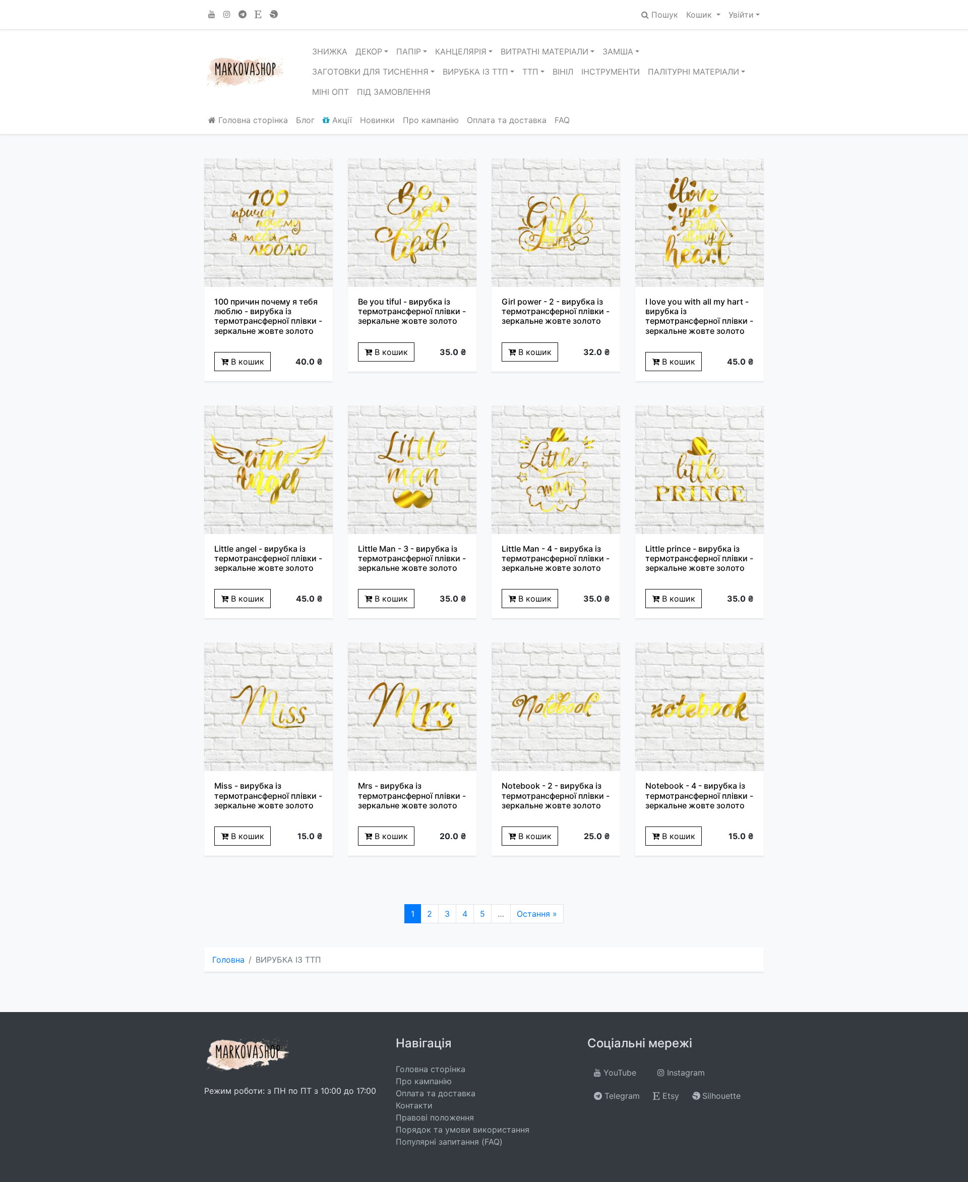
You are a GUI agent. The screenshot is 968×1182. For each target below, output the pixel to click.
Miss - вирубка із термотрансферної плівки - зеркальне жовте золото (268, 795)
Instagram (684, 1073)
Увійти (741, 15)
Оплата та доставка (507, 120)
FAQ (562, 120)
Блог (305, 120)
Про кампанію (431, 120)
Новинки (377, 120)
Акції (341, 120)
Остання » (537, 914)
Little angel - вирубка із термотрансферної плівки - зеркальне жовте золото (268, 558)
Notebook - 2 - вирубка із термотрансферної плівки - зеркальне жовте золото (556, 795)
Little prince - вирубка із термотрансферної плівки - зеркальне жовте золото (699, 558)
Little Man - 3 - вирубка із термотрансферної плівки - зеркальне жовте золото (412, 558)
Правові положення (435, 1117)
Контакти (414, 1105)
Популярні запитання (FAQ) (449, 1142)
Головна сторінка (252, 120)
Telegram (621, 1096)
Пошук (663, 15)
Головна (228, 960)
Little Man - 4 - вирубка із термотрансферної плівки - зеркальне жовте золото (556, 558)
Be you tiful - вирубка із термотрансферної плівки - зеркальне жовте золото (412, 311)
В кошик (246, 362)
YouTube (618, 1073)
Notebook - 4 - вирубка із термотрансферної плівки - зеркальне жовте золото (699, 795)
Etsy (669, 1096)
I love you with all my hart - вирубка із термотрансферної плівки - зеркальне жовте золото (699, 316)
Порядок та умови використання (462, 1130)
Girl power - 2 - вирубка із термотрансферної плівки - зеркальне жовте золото (556, 311)
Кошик (700, 15)
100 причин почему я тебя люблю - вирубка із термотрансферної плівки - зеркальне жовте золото (268, 316)
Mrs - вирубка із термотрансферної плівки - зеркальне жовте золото (412, 795)
